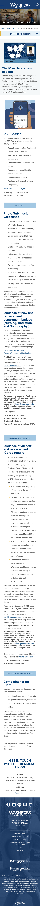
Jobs (20, 848)
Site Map (20, 850)
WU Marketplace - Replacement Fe (20, 674)
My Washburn (20, 845)
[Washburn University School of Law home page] (20, 869)
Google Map (20, 793)
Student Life (10, 28)
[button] (37, 4)
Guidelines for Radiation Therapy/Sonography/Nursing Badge (19, 351)
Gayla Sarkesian (26, 656)
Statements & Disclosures (20, 842)
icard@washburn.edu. (13, 617)
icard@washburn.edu (12, 365)
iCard (18, 28)
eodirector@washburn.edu (27, 889)
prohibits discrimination (20, 876)
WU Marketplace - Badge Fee (20, 438)
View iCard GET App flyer (14, 188)
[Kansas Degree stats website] (20, 902)
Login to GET (20, 205)
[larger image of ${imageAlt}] (20, 52)
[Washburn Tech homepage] (20, 861)
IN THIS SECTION (20, 34)
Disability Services (20, 839)
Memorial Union (20, 834)
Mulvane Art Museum (20, 837)
